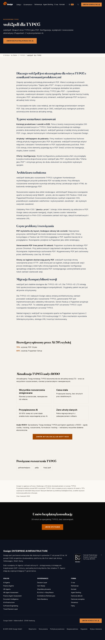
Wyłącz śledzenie (96, 629)
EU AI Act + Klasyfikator (45, 592)
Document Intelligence (10, 599)
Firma (73, 578)
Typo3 (22, 55)
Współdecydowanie (44, 589)
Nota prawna (43, 629)
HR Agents (7, 589)
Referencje (38, 4)
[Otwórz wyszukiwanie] (78, 4)
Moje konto (32, 629)
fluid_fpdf (47, 468)
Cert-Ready (41, 586)
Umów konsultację (91, 4)
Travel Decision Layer (10, 609)
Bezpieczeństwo (72, 629)
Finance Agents (8, 586)
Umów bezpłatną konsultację (20, 41)
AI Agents (6, 582)
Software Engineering (10, 606)
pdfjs (37, 468)
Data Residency (42, 599)
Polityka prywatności (57, 629)
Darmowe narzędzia (77, 599)
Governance (27, 4)
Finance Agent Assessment (12, 596)
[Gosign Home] (8, 4)
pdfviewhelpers (24, 468)
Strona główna (10, 55)
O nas (56, 4)
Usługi (19, 4)
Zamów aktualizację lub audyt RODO (52, 437)
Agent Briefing (48, 4)
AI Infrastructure (8, 602)
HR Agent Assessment (10, 592)
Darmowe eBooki (76, 596)
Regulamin (84, 629)
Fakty (73, 606)
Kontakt (62, 4)
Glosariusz (74, 602)
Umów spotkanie (52, 527)
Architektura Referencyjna (46, 596)
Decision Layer (42, 582)
